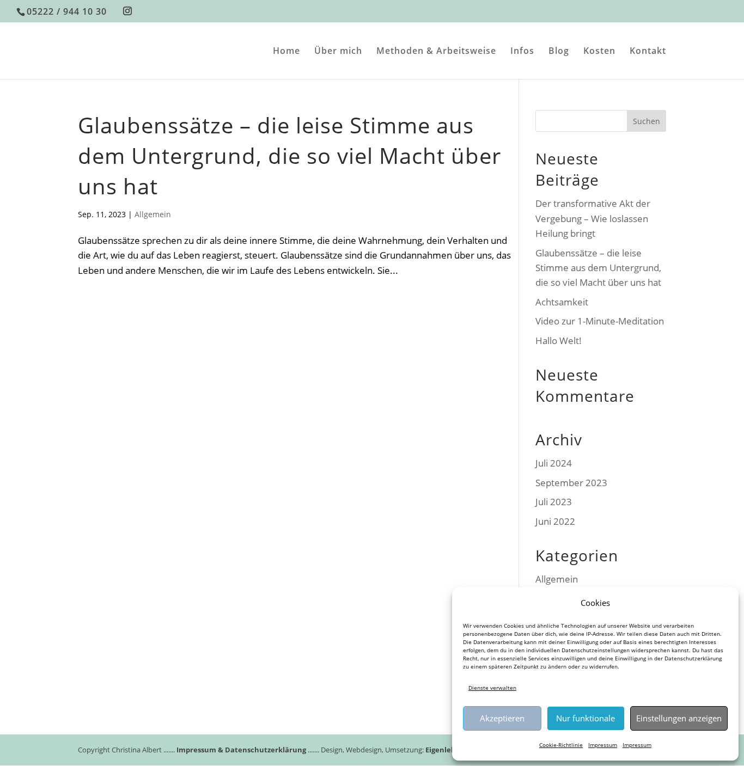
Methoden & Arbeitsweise (436, 52)
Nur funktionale (585, 718)
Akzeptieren (502, 718)
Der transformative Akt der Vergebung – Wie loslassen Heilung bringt (592, 218)
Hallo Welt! (558, 340)
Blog (558, 52)
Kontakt (648, 52)
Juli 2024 (553, 463)
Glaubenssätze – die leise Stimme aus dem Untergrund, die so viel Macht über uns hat (289, 155)
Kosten (599, 52)
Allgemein (153, 214)
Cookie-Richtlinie (561, 745)
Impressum (602, 745)
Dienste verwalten (492, 687)
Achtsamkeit (561, 302)
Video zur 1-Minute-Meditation (599, 321)
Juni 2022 (555, 521)
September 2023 (571, 482)
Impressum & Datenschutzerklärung (241, 750)
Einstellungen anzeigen (679, 718)
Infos (522, 52)
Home (286, 52)
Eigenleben (445, 750)
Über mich (338, 52)
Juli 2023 (553, 501)
